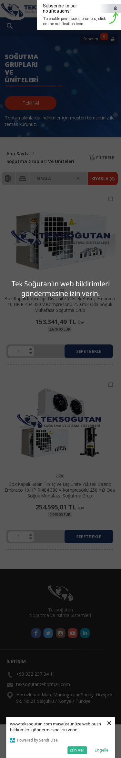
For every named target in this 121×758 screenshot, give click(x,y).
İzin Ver (77, 750)
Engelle (101, 750)
